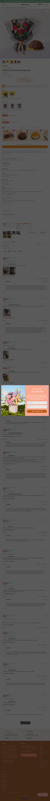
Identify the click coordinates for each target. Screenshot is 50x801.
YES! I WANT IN (37, 411)
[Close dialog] (47, 387)
